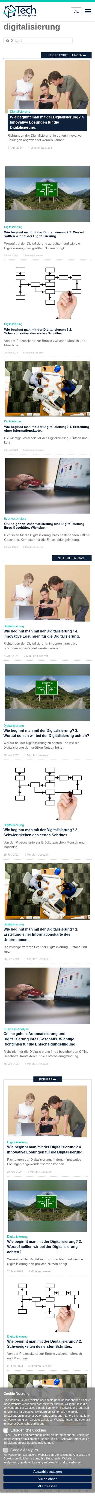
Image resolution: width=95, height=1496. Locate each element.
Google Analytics (24, 1450)
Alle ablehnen (47, 1479)
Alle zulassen (47, 1486)
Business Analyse (15, 518)
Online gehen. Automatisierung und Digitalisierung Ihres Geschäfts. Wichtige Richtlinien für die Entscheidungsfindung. (39, 1039)
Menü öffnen (88, 11)
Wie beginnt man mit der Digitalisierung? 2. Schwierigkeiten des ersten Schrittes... (38, 331)
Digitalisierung (20, 111)
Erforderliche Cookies (28, 1430)
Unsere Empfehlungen (65, 55)
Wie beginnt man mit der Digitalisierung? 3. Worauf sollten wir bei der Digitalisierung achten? (44, 1247)
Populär (46, 1079)
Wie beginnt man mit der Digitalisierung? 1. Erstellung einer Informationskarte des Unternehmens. (40, 934)
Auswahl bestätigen (47, 1471)
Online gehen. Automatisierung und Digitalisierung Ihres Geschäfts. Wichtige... (44, 525)
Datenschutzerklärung (31, 1423)
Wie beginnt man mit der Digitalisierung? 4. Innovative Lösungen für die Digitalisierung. (47, 122)
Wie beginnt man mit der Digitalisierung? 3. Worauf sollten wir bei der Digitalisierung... (44, 234)
